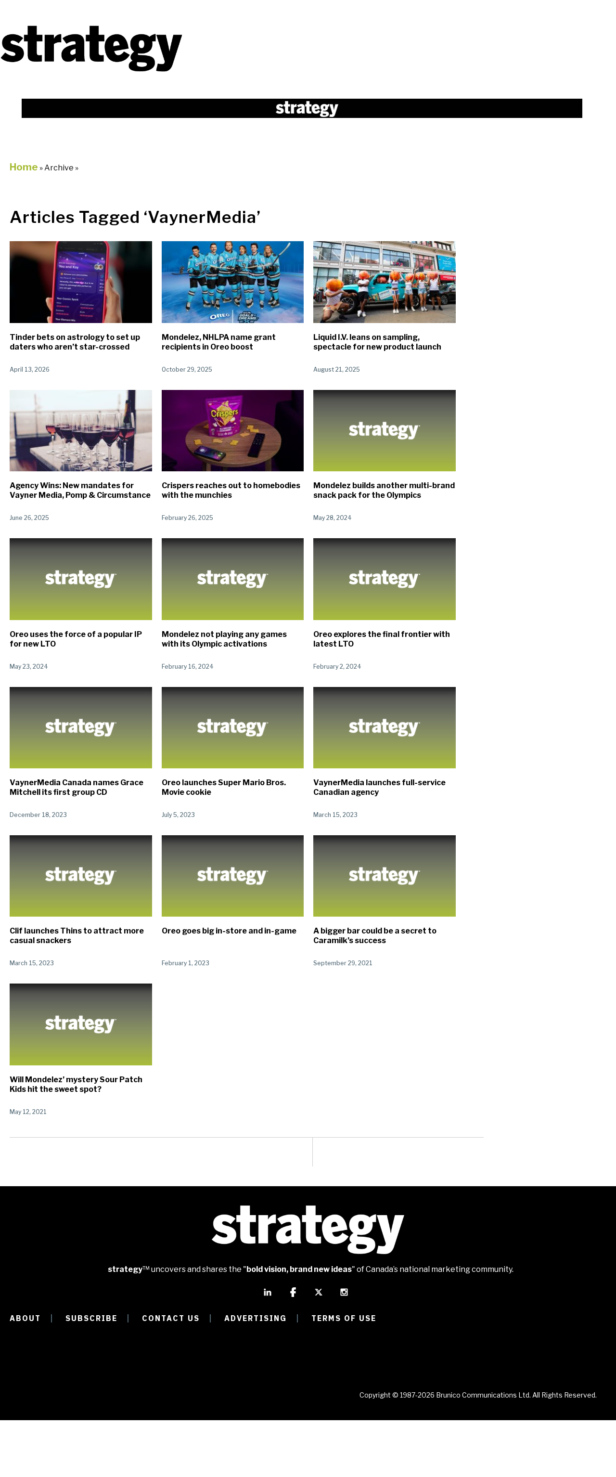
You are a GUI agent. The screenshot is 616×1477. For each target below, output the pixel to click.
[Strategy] (91, 70)
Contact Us (171, 1318)
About (25, 1318)
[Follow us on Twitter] (318, 1296)
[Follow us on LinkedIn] (267, 1296)
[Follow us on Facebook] (293, 1296)
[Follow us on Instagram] (344, 1296)
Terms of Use (343, 1318)
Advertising (255, 1318)
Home (24, 167)
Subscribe (91, 1318)
